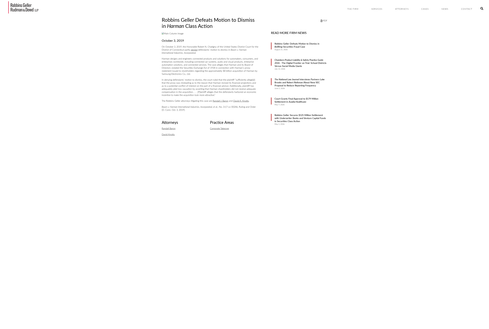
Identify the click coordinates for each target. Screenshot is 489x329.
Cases (425, 9)
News (445, 9)
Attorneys (402, 9)
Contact (466, 9)
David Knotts (168, 134)
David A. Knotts (241, 101)
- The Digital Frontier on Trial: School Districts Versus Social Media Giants (300, 63)
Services (376, 9)
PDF (325, 21)
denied (194, 50)
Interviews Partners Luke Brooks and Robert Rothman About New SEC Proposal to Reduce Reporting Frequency (300, 82)
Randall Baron (168, 129)
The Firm (353, 9)
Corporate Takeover (219, 129)
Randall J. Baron (220, 101)
